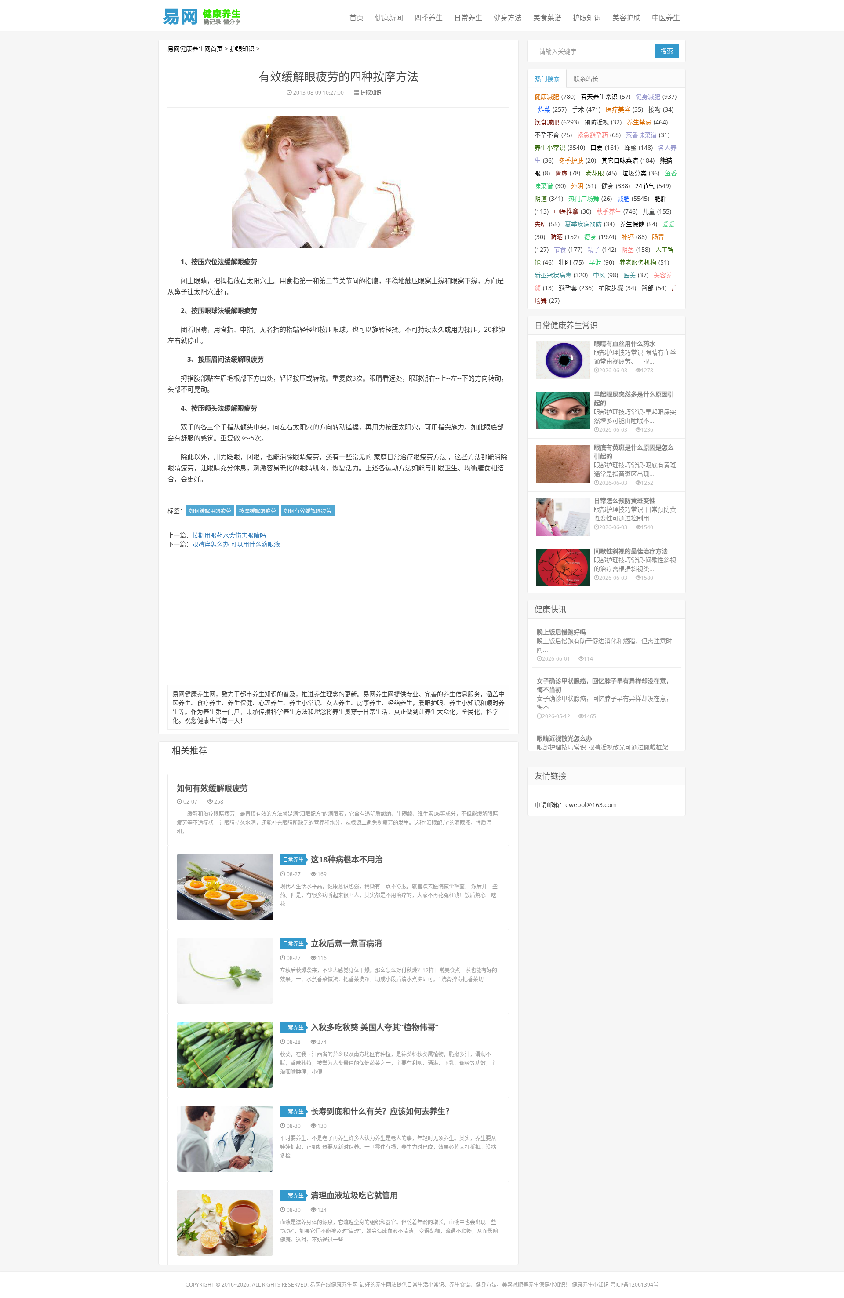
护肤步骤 (611, 288)
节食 (560, 249)
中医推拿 (566, 211)
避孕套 (568, 288)
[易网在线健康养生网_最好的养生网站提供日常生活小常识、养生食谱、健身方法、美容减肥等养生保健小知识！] (202, 14)
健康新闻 (389, 17)
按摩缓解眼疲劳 (257, 511)
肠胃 (658, 237)
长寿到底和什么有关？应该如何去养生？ (382, 1111)
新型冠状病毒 (553, 275)
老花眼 (595, 173)
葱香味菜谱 (641, 135)
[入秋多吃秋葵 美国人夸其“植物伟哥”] (225, 1055)
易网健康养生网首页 (195, 48)
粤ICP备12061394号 (634, 1284)
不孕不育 (547, 135)
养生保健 (632, 224)
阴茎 (628, 249)
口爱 (596, 147)
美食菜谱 (547, 17)
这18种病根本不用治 (347, 859)
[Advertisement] (338, 618)
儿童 (649, 211)
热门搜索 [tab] (547, 78)
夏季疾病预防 (583, 224)
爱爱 (668, 224)
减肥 (623, 198)
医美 (629, 275)
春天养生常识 (599, 96)
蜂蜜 (630, 147)
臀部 (647, 288)
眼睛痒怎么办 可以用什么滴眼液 (236, 544)
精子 (594, 249)
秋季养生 (609, 211)
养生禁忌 (639, 122)
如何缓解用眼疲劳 (210, 511)
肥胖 (661, 198)
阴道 (541, 198)
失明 (541, 224)
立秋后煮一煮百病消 (346, 943)
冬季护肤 (571, 160)
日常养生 (468, 17)
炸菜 (544, 109)
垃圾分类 (634, 173)
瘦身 (590, 237)
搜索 (667, 51)
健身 (607, 186)
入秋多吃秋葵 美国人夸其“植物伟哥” (375, 1027)
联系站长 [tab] (586, 78)
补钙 (628, 237)
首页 (356, 17)
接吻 (654, 109)
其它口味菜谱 (619, 160)
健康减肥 (547, 96)
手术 (578, 109)
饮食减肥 (547, 122)
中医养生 (666, 17)
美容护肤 (626, 17)
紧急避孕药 (592, 135)
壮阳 (565, 262)
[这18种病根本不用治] (225, 887)
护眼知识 (587, 17)
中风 (599, 275)
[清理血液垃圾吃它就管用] (225, 1223)
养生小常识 (550, 147)
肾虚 (561, 173)
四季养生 (429, 17)
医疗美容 (618, 109)
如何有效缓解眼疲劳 (307, 511)
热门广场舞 (583, 198)
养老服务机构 (637, 262)
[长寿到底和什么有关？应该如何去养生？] (225, 1139)
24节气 (645, 186)
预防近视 (596, 122)
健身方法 (508, 17)
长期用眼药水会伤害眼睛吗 (229, 535)
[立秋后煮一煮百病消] (225, 971)
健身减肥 (648, 96)
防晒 (556, 237)
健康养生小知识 (590, 1284)
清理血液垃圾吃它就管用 (354, 1195)
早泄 (595, 262)
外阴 (577, 186)
